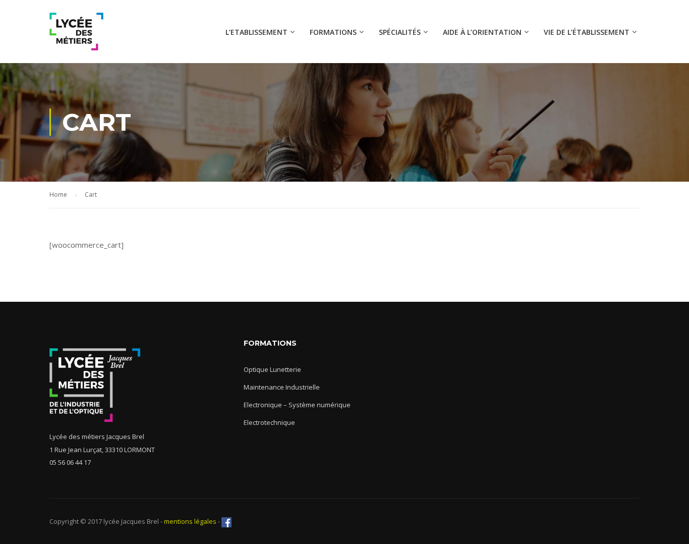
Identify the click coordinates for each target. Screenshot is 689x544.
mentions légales (189, 521)
